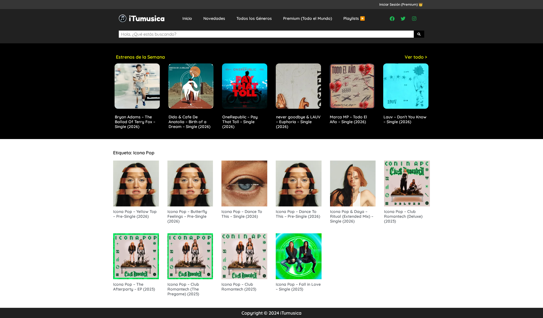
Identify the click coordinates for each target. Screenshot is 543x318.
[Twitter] (403, 18)
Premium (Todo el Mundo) (307, 18)
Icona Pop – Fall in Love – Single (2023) (298, 287)
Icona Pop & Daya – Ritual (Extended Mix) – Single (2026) (351, 216)
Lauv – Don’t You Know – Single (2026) (404, 119)
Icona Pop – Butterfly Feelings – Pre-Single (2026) (187, 216)
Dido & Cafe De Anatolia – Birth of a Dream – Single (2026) (189, 121)
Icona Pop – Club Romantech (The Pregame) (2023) (183, 289)
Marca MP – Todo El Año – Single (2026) (348, 119)
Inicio (187, 18)
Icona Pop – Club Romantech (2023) (238, 287)
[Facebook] (392, 18)
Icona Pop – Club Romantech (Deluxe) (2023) (403, 216)
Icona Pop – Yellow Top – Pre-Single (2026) (135, 214)
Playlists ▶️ (354, 18)
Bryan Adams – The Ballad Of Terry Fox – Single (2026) (135, 121)
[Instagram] (414, 18)
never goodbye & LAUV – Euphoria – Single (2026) (298, 121)
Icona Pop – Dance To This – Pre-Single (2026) (298, 214)
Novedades (214, 18)
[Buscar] (419, 34)
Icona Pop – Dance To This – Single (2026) (241, 214)
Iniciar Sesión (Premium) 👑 (401, 4)
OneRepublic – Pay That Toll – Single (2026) (240, 121)
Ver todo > (416, 57)
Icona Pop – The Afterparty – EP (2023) (134, 287)
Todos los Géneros (254, 18)
